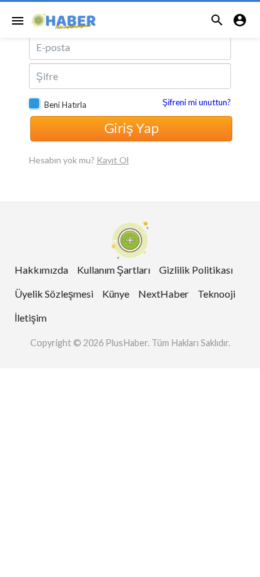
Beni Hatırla (65, 105)
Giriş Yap (131, 127)
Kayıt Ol (113, 159)
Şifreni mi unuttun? (196, 102)
